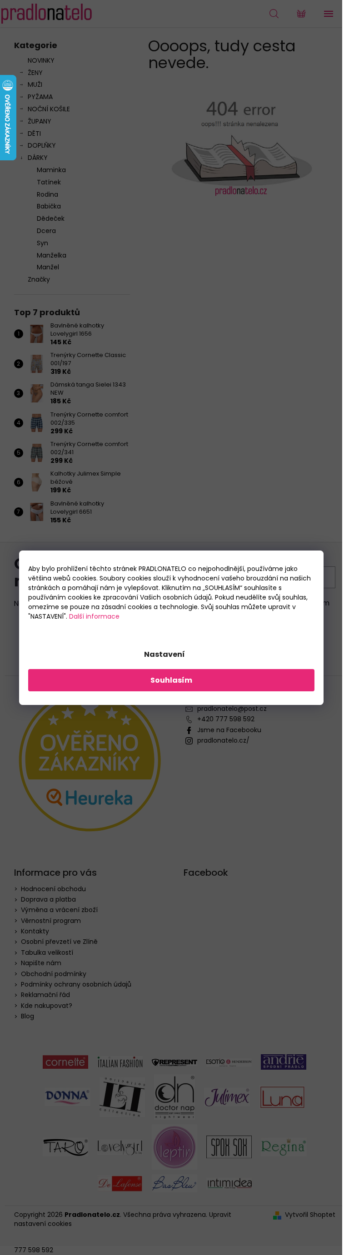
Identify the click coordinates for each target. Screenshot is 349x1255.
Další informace (94, 616)
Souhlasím (171, 680)
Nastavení (164, 654)
